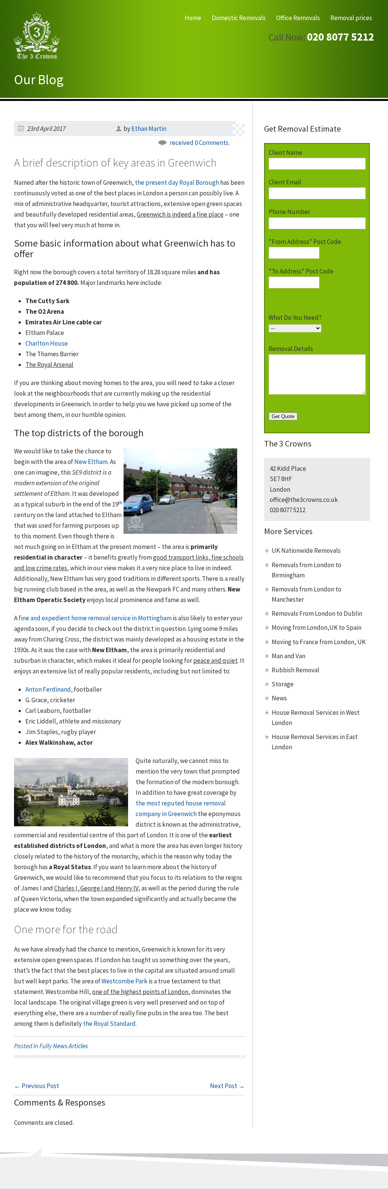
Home (193, 18)
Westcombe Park (124, 981)
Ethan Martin (148, 128)
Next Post (227, 1086)
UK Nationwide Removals (306, 550)
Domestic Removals (239, 18)
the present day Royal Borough (177, 182)
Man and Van (288, 656)
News (279, 698)
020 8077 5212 (340, 37)
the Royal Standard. (110, 1023)
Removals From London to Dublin (317, 613)
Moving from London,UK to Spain (316, 627)
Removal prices (351, 18)
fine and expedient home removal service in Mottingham (95, 618)
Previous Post (36, 1086)
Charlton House (46, 343)
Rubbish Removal (295, 670)
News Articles (70, 1046)
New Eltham (91, 462)
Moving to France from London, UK (319, 642)
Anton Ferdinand (48, 689)
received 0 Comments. (200, 142)
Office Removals (298, 18)
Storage (283, 684)
